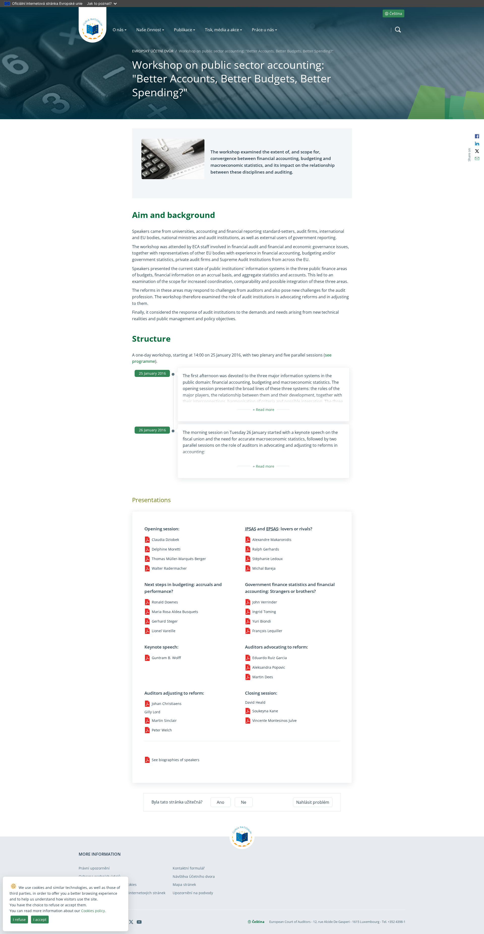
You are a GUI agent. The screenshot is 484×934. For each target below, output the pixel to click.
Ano (220, 802)
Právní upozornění (94, 868)
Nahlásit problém (312, 802)
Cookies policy (93, 910)
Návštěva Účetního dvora (194, 876)
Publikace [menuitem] (183, 30)
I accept (39, 919)
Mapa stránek (184, 884)
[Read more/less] (263, 409)
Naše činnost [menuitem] (148, 30)
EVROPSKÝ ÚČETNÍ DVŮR (152, 51)
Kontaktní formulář (189, 868)
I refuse (19, 919)
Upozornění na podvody (193, 892)
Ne (243, 802)
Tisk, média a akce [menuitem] (222, 30)
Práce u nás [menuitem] (263, 30)
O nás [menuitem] (118, 30)
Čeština (395, 13)
